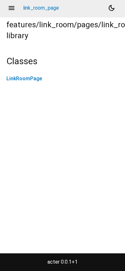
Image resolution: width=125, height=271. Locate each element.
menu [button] (11, 8)
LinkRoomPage (24, 78)
